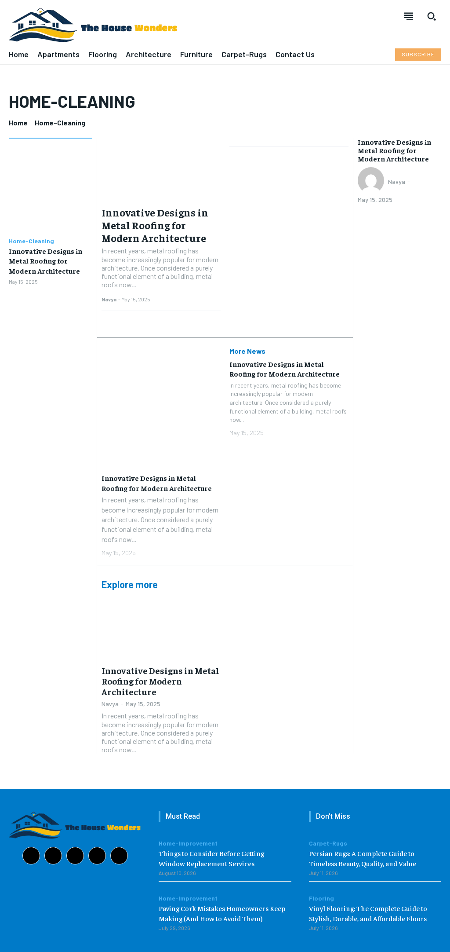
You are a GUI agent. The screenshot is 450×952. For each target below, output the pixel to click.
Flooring (321, 898)
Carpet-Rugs (328, 843)
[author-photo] (372, 181)
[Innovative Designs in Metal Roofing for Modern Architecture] (50, 189)
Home (18, 122)
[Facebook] (31, 855)
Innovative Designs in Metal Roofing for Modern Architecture (45, 260)
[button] (431, 16)
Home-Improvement (188, 843)
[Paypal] (75, 855)
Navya (109, 299)
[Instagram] (53, 855)
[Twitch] (97, 855)
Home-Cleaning (31, 241)
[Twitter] (119, 855)
